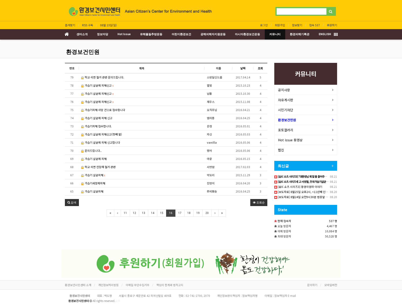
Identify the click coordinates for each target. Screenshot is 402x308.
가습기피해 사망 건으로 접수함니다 (104, 110)
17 (179, 213)
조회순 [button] (260, 202)
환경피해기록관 (299, 34)
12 (134, 213)
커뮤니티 (275, 34)
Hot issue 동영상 (290, 140)
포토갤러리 (285, 130)
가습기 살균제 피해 (95, 159)
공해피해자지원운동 (213, 34)
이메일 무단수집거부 (137, 285)
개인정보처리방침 (108, 285)
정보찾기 (297, 25)
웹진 (281, 150)
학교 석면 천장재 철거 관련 (100, 167)
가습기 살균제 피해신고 (98, 85)
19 (198, 213)
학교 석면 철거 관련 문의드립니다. (104, 77)
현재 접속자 (284, 221)
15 (161, 213)
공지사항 (284, 90)
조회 (260, 68)
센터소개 (82, 34)
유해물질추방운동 (151, 34)
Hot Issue (124, 34)
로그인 (264, 25)
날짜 (242, 68)
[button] (72, 202)
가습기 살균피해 (94, 175)
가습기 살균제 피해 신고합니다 (102, 142)
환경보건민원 (83, 52)
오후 (117, 301)
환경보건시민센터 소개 (78, 285)
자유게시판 (285, 100)
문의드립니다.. (92, 150)
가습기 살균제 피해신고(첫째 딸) (103, 134)
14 (152, 213)
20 (207, 213)
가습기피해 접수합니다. (98, 126)
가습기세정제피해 (94, 183)
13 (143, 213)
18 (189, 213)
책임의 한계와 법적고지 (169, 285)
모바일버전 (330, 285)
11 (125, 213)
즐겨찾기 (70, 25)
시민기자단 (285, 110)
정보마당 (102, 34)
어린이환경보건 (181, 34)
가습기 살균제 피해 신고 (98, 118)
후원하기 (332, 25)
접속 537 (314, 25)
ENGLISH (325, 34)
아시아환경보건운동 (247, 34)
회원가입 (280, 25)
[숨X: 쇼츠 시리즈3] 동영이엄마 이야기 (299, 187)
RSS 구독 (87, 25)
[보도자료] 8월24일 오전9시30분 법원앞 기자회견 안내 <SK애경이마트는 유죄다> (325, 197)
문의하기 (312, 285)
